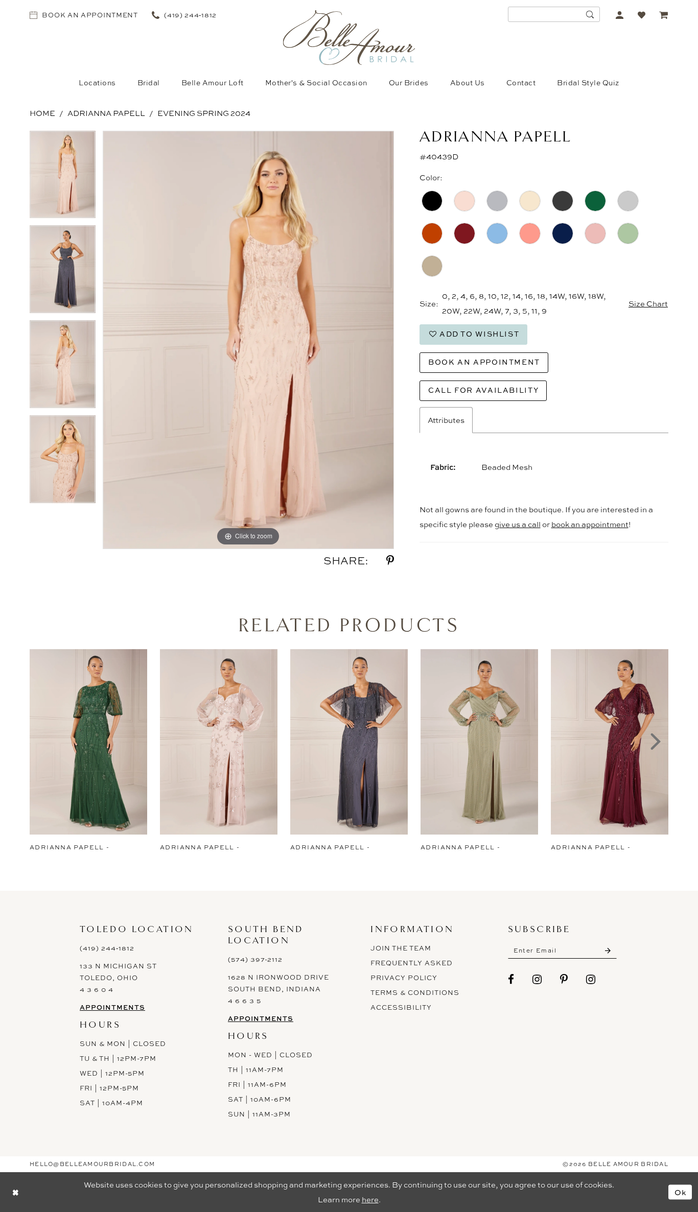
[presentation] (88, 742)
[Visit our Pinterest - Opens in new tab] (564, 979)
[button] (620, 15)
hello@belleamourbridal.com (92, 1164)
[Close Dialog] (15, 1192)
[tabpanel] (63, 178)
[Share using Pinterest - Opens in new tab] (390, 560)
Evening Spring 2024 (203, 113)
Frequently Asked (411, 962)
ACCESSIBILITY (401, 1007)
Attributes (446, 420)
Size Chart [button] (648, 303)
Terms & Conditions (414, 992)
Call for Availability (483, 390)
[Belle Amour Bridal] (349, 37)
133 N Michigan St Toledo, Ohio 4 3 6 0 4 (118, 977)
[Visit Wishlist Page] (642, 15)
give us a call (518, 524)
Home (42, 113)
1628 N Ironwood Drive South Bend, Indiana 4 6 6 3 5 (278, 988)
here (370, 1199)
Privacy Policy (403, 977)
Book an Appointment (484, 362)
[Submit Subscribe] (608, 950)
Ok (680, 1191)
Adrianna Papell (106, 113)
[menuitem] (84, 14)
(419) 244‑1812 (107, 948)
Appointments (112, 1007)
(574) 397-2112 (255, 959)
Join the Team (400, 948)
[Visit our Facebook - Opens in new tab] (511, 979)
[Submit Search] (589, 14)
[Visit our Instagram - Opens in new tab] (537, 979)
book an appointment (590, 524)
